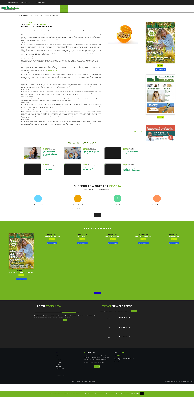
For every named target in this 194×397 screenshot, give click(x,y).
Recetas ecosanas (84, 8)
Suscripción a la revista (12, 2)
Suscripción (97, 215)
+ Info (65, 320)
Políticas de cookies (181, 381)
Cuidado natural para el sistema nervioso (49, 168)
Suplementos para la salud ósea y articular (130, 152)
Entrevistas (55, 8)
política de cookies (135, 393)
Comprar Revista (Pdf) (160, 69)
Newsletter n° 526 (124, 337)
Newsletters (105, 8)
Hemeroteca (94, 8)
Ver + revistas (97, 293)
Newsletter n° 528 (124, 317)
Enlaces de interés (25, 2)
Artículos (64, 8)
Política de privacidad (170, 381)
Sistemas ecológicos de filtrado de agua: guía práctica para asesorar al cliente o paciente (51, 153)
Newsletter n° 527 (124, 327)
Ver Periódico (160, 117)
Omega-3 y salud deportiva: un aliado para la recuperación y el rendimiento (131, 169)
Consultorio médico (117, 8)
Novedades (72, 8)
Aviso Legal (189, 381)
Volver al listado (138, 131)
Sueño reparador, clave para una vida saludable (91, 168)
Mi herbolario (35, 8)
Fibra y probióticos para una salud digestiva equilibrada (90, 152)
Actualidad (46, 8)
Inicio (27, 8)
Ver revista (160, 65)
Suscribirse (134, 311)
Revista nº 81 (43, 24)
